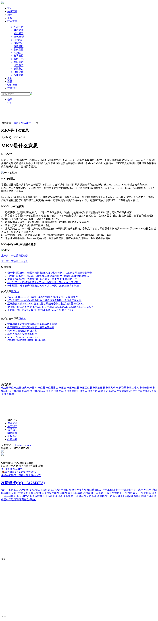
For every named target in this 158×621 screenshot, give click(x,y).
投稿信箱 (12, 439)
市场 (9, 18)
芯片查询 (55, 489)
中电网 (61, 493)
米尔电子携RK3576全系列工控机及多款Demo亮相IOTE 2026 (40, 310)
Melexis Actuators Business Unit (23, 337)
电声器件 (32, 387)
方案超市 (12, 88)
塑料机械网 (139, 496)
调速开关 (103, 391)
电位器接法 (52, 387)
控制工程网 (108, 489)
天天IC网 (66, 489)
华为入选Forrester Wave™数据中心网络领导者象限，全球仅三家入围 (44, 300)
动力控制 (138, 391)
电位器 (41, 387)
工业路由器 (129, 493)
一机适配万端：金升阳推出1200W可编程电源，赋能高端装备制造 (43, 285)
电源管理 (121, 387)
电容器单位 (7, 387)
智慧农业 (117, 493)
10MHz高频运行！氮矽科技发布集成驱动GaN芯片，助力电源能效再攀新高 (48, 276)
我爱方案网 (7, 489)
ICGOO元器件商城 (24, 489)
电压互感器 (86, 387)
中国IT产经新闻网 (11, 499)
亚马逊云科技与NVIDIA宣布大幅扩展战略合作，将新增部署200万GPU (45, 303)
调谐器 (112, 391)
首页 (9, 8)
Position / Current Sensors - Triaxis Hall (26, 340)
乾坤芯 (147, 493)
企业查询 (68, 496)
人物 (9, 78)
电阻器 (83, 391)
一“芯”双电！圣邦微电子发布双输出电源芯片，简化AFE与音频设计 (44, 282)
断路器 (10, 394)
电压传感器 (73, 387)
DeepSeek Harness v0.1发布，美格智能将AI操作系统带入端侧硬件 (42, 297)
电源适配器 (39, 391)
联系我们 (12, 429)
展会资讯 (12, 423)
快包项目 (12, 84)
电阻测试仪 (60, 391)
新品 (9, 14)
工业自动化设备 (53, 496)
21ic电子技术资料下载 (21, 493)
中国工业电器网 (74, 493)
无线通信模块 (94, 489)
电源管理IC (133, 387)
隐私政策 (12, 433)
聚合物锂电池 (37, 496)
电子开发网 (121, 489)
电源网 (37, 493)
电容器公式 (20, 387)
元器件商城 (93, 496)
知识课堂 (12, 11)
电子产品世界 (79, 489)
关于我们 (12, 426)
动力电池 (127, 391)
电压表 (62, 387)
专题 (9, 81)
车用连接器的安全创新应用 (22, 334)
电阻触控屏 (73, 391)
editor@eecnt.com (22, 445)
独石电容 (148, 391)
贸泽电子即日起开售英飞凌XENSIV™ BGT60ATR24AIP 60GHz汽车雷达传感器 (50, 306)
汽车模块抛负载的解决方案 (22, 330)
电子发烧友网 (49, 493)
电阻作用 (93, 391)
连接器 (87, 493)
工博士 (108, 493)
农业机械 (151, 496)
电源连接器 (145, 387)
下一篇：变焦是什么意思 (14, 261)
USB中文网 (114, 496)
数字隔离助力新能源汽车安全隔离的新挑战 (30, 327)
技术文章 (12, 21)
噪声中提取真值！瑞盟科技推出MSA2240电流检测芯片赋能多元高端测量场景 (49, 272)
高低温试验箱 (28, 499)
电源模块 (17, 391)
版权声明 (12, 436)
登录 (9, 99)
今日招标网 (127, 496)
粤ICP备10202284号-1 (12, 469)
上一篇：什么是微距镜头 (14, 255)
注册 (9, 103)
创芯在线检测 (42, 489)
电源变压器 (99, 387)
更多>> (15, 291)
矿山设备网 (97, 493)
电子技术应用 (135, 489)
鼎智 (119, 391)
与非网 (147, 489)
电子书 (49, 391)
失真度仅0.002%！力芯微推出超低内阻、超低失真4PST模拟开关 (42, 279)
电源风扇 (110, 387)
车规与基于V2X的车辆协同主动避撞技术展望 (32, 324)
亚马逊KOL (23, 496)
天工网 (139, 493)
